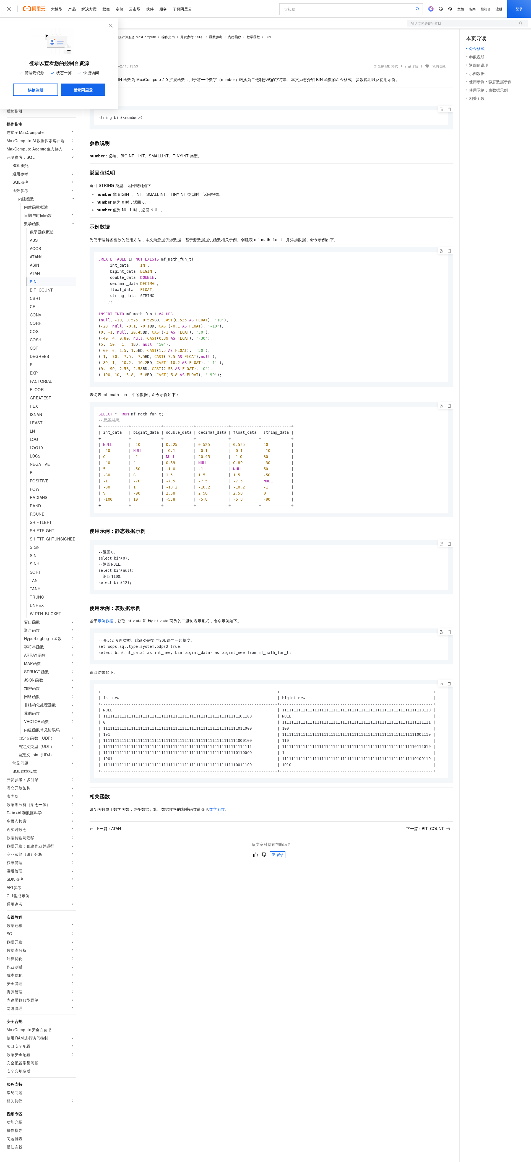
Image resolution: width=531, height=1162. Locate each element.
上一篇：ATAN (108, 828)
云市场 (134, 9)
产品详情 (411, 66)
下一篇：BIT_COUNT (425, 828)
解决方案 (89, 9)
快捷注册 (35, 90)
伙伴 (150, 9)
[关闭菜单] (9, 9)
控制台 (486, 8)
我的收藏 (439, 66)
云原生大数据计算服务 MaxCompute (129, 36)
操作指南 (168, 36)
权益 (106, 9)
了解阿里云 (182, 9)
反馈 (280, 854)
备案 (472, 8)
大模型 (57, 9)
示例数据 (106, 620)
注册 (499, 8)
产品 (72, 9)
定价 (119, 9)
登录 (519, 8)
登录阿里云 (83, 89)
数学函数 (253, 36)
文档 (460, 8)
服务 (163, 9)
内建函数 (234, 36)
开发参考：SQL (192, 36)
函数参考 (215, 36)
